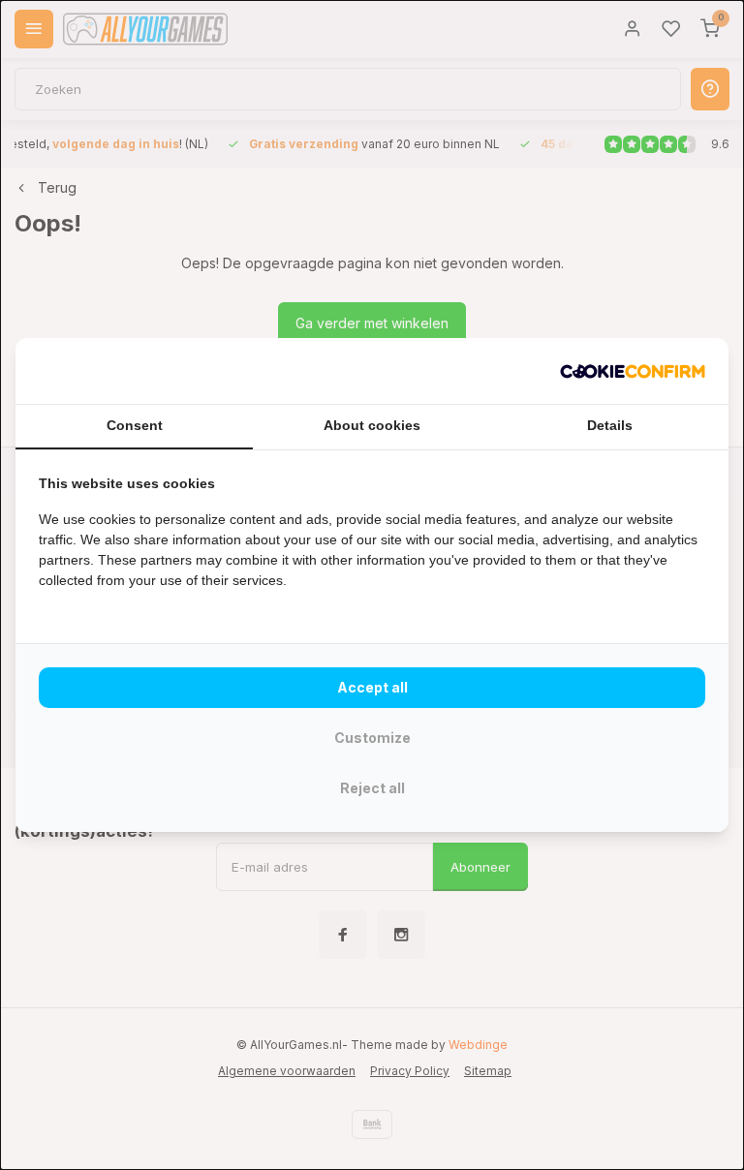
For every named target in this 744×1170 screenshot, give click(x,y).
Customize (372, 737)
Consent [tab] (135, 425)
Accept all (372, 687)
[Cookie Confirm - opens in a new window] (632, 371)
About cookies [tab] (372, 425)
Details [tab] (610, 425)
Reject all (372, 788)
